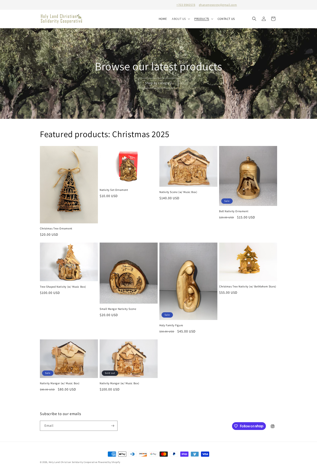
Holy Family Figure (171, 325)
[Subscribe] (112, 426)
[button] (180, 18)
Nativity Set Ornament (114, 190)
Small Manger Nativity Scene (118, 309)
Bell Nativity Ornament (233, 211)
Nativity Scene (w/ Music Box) (178, 192)
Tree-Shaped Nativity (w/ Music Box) (63, 287)
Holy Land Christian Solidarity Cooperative (73, 462)
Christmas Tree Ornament (56, 228)
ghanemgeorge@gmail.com (218, 5)
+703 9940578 (185, 5)
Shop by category (158, 83)
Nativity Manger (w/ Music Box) (60, 383)
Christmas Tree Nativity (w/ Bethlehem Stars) (247, 286)
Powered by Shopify (109, 462)
